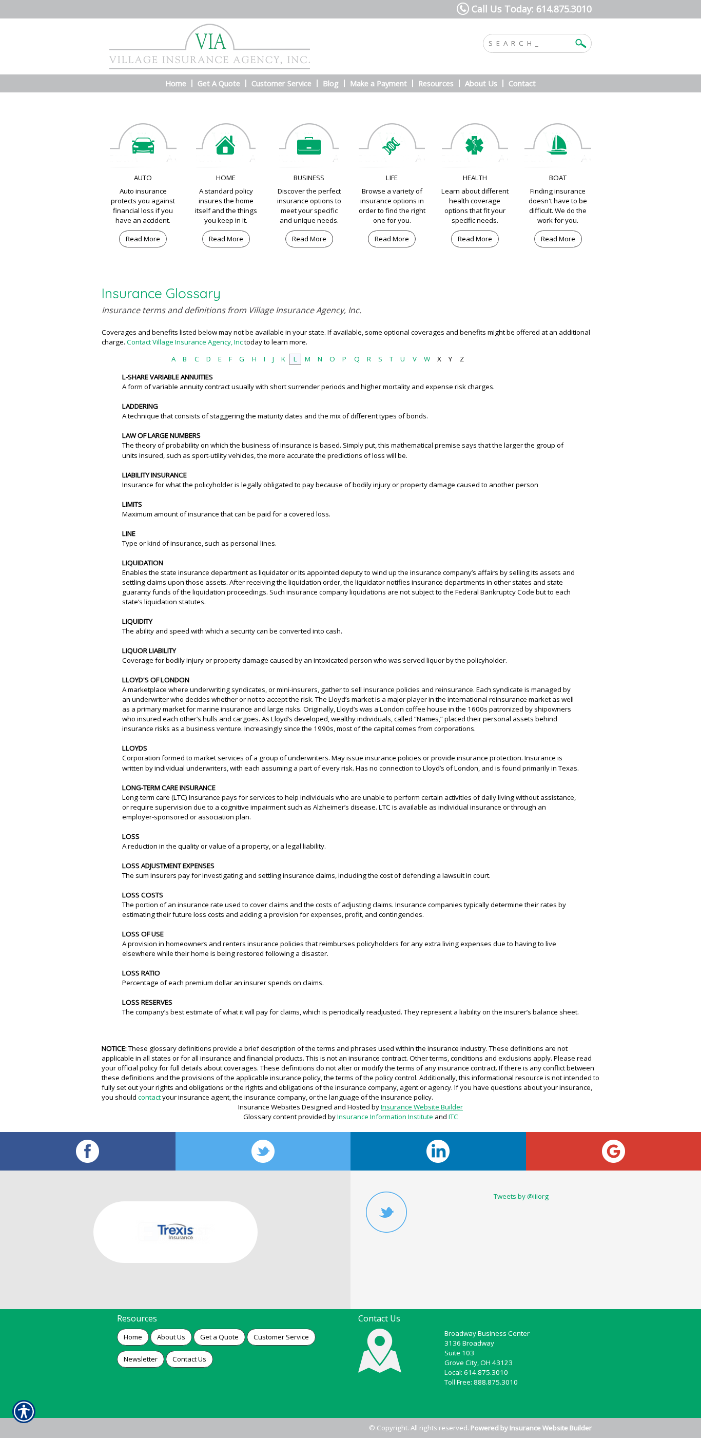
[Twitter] (263, 1151)
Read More (143, 238)
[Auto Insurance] (143, 148)
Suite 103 (459, 1352)
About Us (171, 1336)
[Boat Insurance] (558, 148)
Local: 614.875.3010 (476, 1372)
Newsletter (141, 1359)
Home (133, 1336)
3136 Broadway (469, 1343)
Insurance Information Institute (385, 1116)
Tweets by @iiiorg (521, 1196)
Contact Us (189, 1359)
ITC (453, 1116)
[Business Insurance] (309, 148)
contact (149, 1097)
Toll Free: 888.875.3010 (481, 1382)
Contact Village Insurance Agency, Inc (185, 342)
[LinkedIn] (438, 1151)
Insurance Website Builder (422, 1106)
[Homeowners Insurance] (226, 148)
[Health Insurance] (475, 148)
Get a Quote (219, 1336)
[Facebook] (88, 1151)
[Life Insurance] (392, 148)
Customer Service (281, 1336)
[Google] (614, 1151)
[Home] (246, 46)
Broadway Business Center (487, 1333)
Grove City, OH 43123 (478, 1362)
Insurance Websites (269, 1106)
